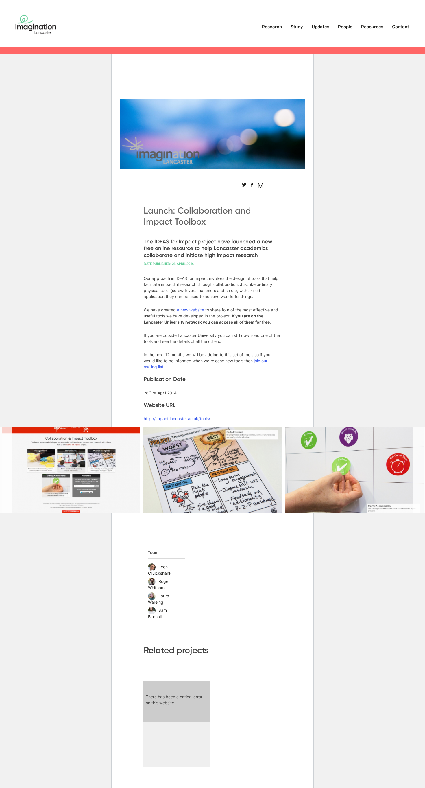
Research (272, 27)
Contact (400, 27)
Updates (320, 27)
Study (297, 27)
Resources (372, 27)
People (345, 27)
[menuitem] (272, 29)
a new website (190, 309)
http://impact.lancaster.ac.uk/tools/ (177, 418)
